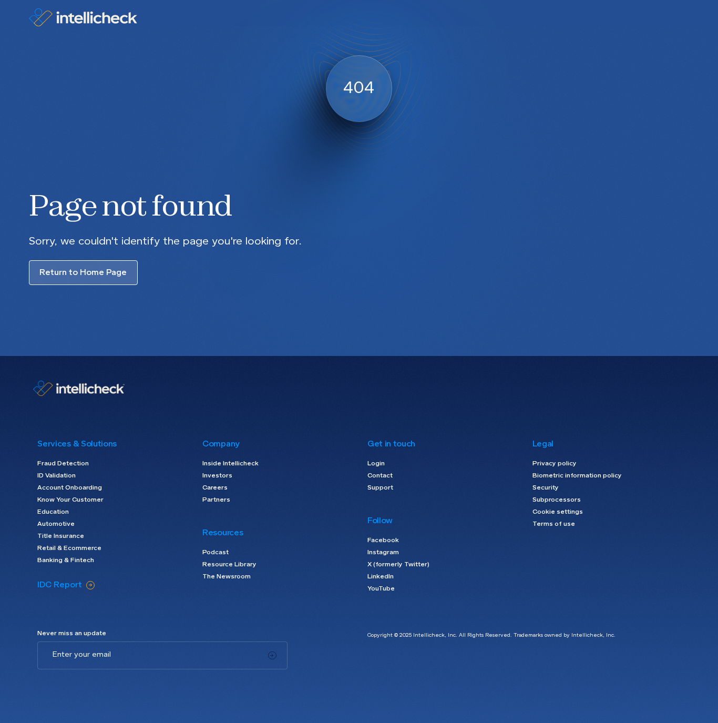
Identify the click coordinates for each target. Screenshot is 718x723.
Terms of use (553, 524)
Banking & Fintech (65, 560)
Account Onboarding (69, 488)
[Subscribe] (272, 655)
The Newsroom (226, 577)
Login (376, 464)
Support (380, 488)
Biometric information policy (577, 476)
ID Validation (56, 476)
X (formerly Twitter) (398, 565)
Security (545, 488)
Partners (216, 500)
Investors (217, 476)
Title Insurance (60, 536)
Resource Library (229, 565)
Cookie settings (557, 512)
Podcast (215, 552)
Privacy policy (554, 464)
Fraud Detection (63, 464)
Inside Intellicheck (230, 464)
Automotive (56, 524)
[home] (83, 17)
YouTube (381, 589)
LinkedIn (380, 577)
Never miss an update (71, 633)
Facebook (383, 540)
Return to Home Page (83, 273)
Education (53, 512)
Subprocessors (556, 500)
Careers (215, 488)
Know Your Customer (70, 500)
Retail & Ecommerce (69, 548)
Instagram (383, 552)
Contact (380, 476)
